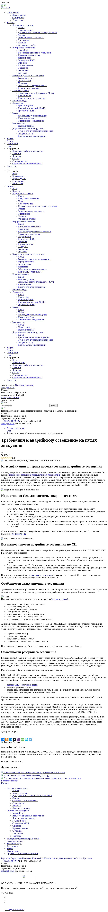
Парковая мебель (26, 118)
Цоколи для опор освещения (31, 98)
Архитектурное (25, 30)
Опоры (21, 35)
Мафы (15, 113)
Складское (23, 68)
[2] (4, 458)
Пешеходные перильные (29, 88)
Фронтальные (24, 80)
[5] (11, 458)
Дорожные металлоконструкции (27, 128)
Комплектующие (20, 90)
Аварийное (23, 50)
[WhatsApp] (22, 739)
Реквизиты (17, 20)
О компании (13, 12)
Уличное (22, 42)
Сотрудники (18, 17)
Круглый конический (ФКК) (31, 108)
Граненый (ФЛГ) (26, 105)
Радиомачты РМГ (26, 126)
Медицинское (24, 58)
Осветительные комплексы (31, 37)
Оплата (15, 158)
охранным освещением (40, 575)
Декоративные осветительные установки (37, 32)
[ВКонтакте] (2, 739)
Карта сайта (37, 858)
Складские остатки (24, 385)
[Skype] (26, 739)
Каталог (10, 22)
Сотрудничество (20, 161)
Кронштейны (24, 95)
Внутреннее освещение (23, 47)
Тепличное (23, 70)
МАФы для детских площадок (32, 116)
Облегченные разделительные (32, 85)
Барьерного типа (26, 78)
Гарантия (16, 153)
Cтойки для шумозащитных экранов (35, 131)
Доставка (16, 156)
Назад (15, 173)
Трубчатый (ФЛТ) (26, 111)
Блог (9, 146)
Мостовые (23, 83)
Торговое (22, 73)
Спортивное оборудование (31, 121)
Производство (19, 15)
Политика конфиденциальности (27, 151)
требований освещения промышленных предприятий (34, 475)
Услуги (10, 138)
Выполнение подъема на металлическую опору (27, 775)
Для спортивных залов (29, 55)
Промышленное (25, 65)
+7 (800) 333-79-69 (10, 421)
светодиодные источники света (22, 685)
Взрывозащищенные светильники (34, 53)
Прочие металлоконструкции (32, 136)
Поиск (53, 405)
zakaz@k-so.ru (7, 387)
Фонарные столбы (27, 45)
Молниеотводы (19, 100)
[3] (6, 458)
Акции (10, 141)
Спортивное (24, 40)
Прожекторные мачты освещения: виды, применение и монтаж (34, 772)
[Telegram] (30, 739)
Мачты (21, 27)
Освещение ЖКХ (26, 60)
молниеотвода (19, 534)
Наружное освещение (22, 25)
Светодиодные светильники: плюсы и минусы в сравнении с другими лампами (42, 778)
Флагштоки (17, 103)
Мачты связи (18, 123)
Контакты (11, 166)
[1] (2, 458)
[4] (8, 458)
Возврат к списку (9, 781)
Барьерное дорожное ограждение (28, 75)
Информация (18, 362)
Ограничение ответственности (27, 163)
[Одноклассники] (6, 739)
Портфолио (12, 143)
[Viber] (18, 739)
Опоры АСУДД (25, 133)
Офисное (22, 63)
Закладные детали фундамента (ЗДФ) (36, 93)
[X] (14, 739)
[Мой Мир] (10, 739)
